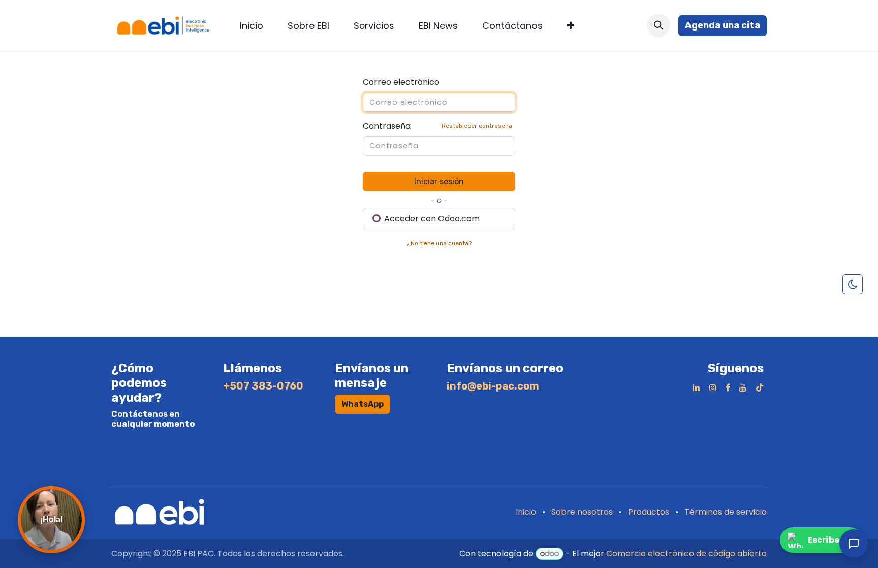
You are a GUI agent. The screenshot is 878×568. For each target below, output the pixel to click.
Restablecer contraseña (477, 125)
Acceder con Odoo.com (431, 218)
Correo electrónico (401, 82)
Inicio (526, 512)
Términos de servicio (725, 512)
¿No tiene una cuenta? (439, 243)
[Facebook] (728, 387)
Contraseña (437, 126)
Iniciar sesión (439, 181)
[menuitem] (251, 26)
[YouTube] (742, 387)
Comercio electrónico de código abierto (686, 553)
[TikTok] (759, 387)
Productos (648, 512)
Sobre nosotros (582, 512)
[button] (658, 25)
